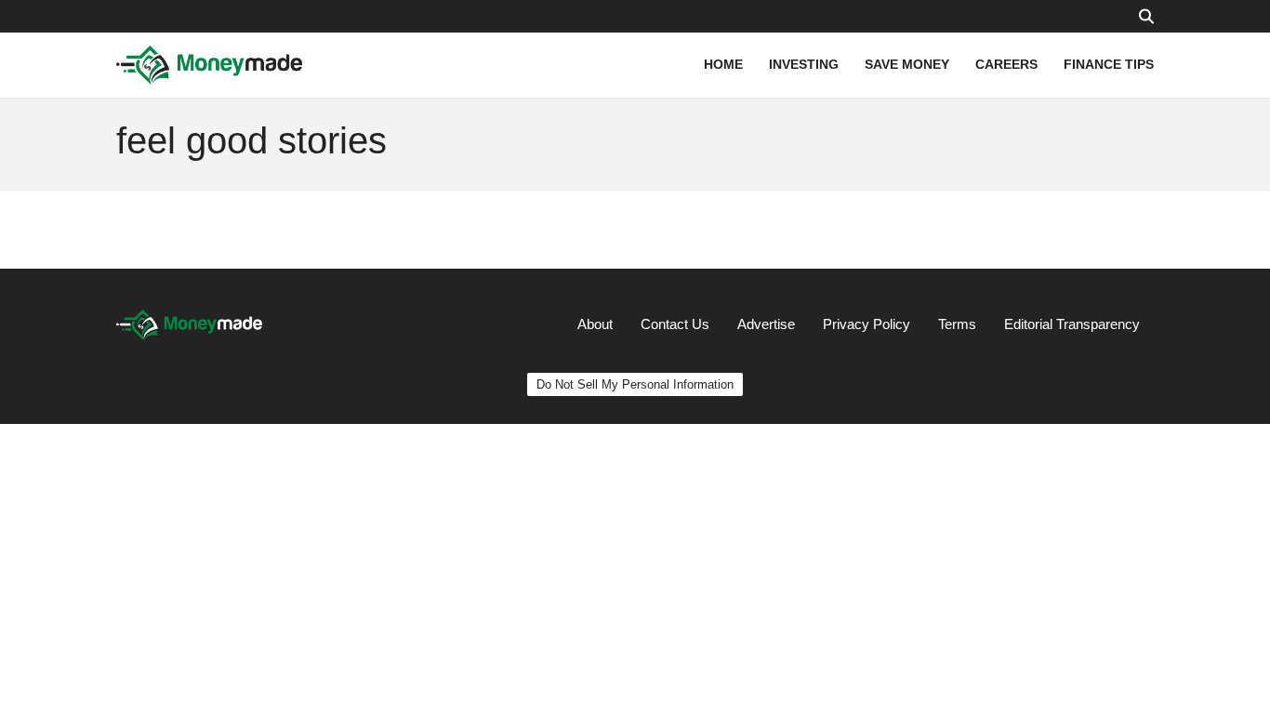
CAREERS (1006, 64)
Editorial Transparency (1072, 324)
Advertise (766, 324)
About (595, 324)
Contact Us (675, 324)
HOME (723, 64)
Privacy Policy (866, 324)
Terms (957, 324)
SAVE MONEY (907, 64)
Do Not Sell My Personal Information (635, 384)
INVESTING (804, 64)
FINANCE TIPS (1109, 64)
